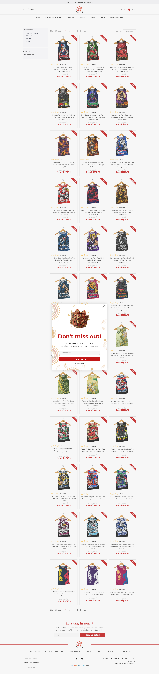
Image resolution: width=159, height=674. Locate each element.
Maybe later (79, 364)
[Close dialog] (104, 306)
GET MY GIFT (79, 359)
